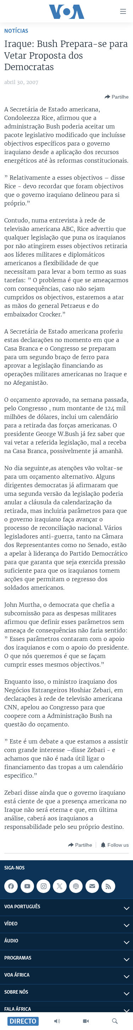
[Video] (85, 1021)
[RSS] (108, 886)
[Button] (117, 97)
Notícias (16, 31)
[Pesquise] (115, 1021)
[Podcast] (76, 886)
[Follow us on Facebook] (11, 886)
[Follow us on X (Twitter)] (59, 886)
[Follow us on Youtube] (27, 886)
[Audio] (57, 1021)
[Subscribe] (92, 886)
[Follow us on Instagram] (43, 886)
